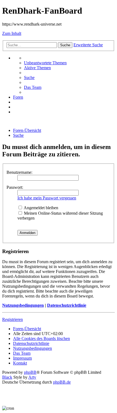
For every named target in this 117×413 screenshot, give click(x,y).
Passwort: (15, 187)
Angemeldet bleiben (40, 207)
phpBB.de (62, 382)
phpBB (30, 372)
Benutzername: (19, 172)
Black (7, 377)
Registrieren (12, 319)
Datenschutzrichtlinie (66, 305)
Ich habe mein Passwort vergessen (46, 198)
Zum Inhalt (11, 33)
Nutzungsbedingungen (23, 305)
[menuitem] (45, 62)
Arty (32, 377)
